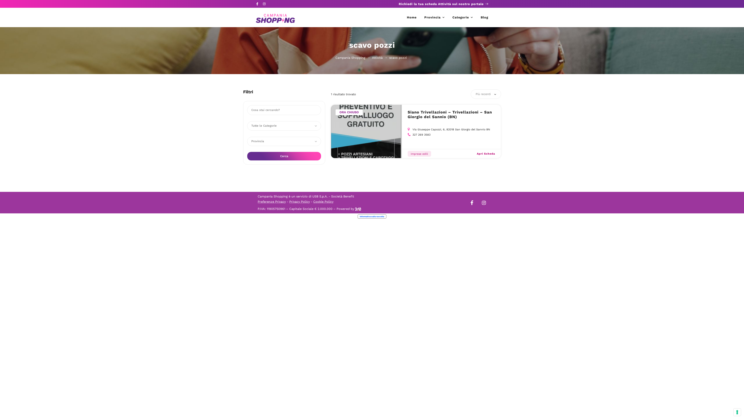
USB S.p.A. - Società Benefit (333, 196)
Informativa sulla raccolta (372, 216)
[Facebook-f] (257, 3)
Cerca (284, 156)
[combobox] (486, 94)
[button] (284, 126)
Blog (484, 17)
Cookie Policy (323, 201)
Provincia (432, 17)
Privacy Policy (299, 201)
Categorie (460, 17)
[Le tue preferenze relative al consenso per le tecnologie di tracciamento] (737, 412)
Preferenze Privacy (272, 201)
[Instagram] (264, 3)
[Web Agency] (358, 209)
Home (412, 17)
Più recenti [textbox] (483, 94)
